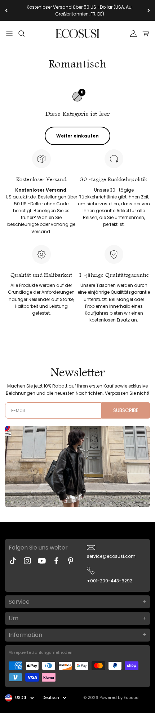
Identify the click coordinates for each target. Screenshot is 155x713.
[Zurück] (6, 10)
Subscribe (125, 410)
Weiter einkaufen (77, 136)
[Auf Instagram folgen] (27, 560)
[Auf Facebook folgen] (56, 560)
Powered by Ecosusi (119, 697)
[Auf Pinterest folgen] (70, 560)
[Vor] (148, 10)
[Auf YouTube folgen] (41, 560)
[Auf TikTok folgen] (13, 560)
